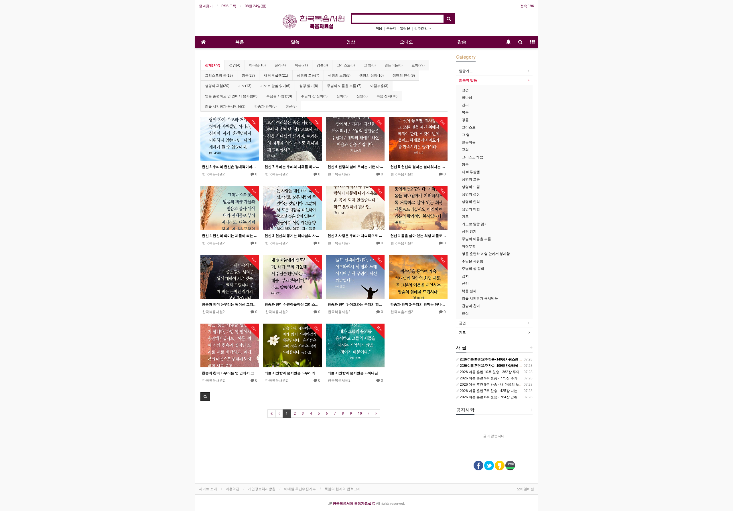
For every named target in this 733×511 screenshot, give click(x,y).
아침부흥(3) (379, 86)
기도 (465, 217)
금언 (462, 323)
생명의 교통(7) (308, 76)
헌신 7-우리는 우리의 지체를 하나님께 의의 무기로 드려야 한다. (292, 167)
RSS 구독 (228, 6)
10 (360, 413)
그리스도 (469, 127)
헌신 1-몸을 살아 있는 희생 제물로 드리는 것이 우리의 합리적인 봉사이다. (418, 236)
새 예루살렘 (471, 172)
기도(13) (244, 86)
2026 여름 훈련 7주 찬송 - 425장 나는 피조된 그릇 (497, 391)
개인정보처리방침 (261, 489)
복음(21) (301, 65)
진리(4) (280, 65)
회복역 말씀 (468, 80)
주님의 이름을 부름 (476, 239)
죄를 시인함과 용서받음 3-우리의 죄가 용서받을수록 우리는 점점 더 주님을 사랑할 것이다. (292, 373)
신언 (465, 284)
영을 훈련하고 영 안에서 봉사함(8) (231, 96)
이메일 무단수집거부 (300, 489)
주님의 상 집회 (473, 269)
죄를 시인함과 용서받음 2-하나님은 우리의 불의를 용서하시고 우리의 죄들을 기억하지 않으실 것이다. (355, 373)
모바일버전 (525, 489)
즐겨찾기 (206, 6)
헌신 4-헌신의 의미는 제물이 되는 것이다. (229, 236)
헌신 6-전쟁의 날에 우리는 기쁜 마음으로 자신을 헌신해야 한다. (355, 167)
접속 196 (527, 6)
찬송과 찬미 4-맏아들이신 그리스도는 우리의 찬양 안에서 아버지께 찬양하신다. (292, 304)
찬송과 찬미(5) (265, 106)
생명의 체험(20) (217, 86)
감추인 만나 (422, 28)
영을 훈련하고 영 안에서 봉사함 (486, 254)
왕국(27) (248, 76)
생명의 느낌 (471, 187)
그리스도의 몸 (472, 157)
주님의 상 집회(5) (314, 96)
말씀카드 (466, 71)
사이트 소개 (208, 489)
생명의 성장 (471, 194)
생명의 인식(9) (404, 76)
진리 (465, 105)
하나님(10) (257, 65)
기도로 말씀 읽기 (475, 224)
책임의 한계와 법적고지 (342, 489)
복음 (379, 28)
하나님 (467, 98)
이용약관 (232, 489)
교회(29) (418, 65)
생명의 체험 (471, 209)
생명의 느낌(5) (339, 76)
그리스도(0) (346, 65)
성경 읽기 (469, 231)
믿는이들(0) (394, 65)
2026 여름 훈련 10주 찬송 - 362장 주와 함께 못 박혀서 (501, 372)
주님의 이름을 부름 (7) (344, 86)
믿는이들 (469, 142)
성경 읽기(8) (308, 86)
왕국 (465, 165)
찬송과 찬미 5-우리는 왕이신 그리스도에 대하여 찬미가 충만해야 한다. (229, 304)
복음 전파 (469, 291)
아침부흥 (469, 246)
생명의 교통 (471, 179)
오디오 (406, 42)
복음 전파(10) (387, 96)
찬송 (462, 42)
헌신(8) (291, 106)
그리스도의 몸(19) (219, 76)
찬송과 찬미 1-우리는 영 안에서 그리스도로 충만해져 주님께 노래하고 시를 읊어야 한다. (229, 373)
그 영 (466, 135)
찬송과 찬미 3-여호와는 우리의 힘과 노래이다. (355, 304)
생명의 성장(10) (371, 76)
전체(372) (212, 65)
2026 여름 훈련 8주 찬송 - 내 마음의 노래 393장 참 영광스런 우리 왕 (511, 385)
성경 (465, 90)
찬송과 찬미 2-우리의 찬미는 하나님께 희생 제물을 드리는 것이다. (418, 304)
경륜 (465, 120)
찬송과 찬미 (471, 306)
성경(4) (234, 65)
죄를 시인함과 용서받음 (480, 298)
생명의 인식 (471, 202)
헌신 (465, 313)
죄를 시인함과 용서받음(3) (225, 106)
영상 (350, 42)
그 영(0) (370, 65)
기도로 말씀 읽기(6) (275, 86)
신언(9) (362, 96)
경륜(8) (322, 65)
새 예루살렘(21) (276, 76)
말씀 (295, 42)
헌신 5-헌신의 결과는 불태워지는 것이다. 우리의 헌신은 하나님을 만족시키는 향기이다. (418, 167)
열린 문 (405, 28)
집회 (465, 276)
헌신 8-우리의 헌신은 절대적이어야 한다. (229, 167)
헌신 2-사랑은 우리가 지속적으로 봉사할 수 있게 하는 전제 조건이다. (355, 236)
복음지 (391, 28)
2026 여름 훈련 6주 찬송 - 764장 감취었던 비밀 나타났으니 (504, 397)
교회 (465, 150)
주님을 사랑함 (472, 261)
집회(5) (342, 96)
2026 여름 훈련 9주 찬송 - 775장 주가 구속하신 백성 (499, 378)
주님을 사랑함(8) (279, 96)
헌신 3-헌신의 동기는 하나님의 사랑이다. (292, 236)
